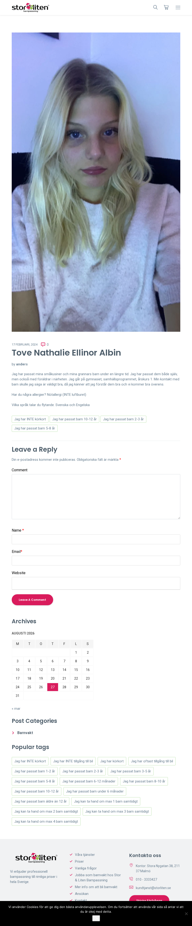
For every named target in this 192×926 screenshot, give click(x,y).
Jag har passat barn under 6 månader (95, 791)
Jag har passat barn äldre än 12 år (40, 801)
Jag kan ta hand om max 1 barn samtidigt (106, 801)
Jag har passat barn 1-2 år (34, 771)
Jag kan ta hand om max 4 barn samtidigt (46, 821)
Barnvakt (25, 733)
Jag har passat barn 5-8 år (34, 428)
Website (19, 573)
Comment (19, 470)
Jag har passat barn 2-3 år (123, 419)
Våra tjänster (85, 855)
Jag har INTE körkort (30, 419)
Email (17, 551)
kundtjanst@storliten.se (153, 888)
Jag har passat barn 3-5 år (130, 771)
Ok (96, 918)
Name (18, 530)
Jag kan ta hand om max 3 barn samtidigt (117, 811)
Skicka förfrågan (149, 901)
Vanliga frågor (86, 868)
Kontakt (81, 900)
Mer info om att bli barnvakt (96, 887)
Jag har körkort (112, 761)
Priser (79, 861)
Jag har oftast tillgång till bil (152, 761)
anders (22, 364)
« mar (16, 708)
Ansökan (82, 894)
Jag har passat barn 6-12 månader (88, 781)
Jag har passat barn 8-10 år (144, 781)
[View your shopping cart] (166, 7)
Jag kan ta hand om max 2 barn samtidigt (46, 811)
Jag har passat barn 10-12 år (74, 419)
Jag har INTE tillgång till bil (73, 761)
